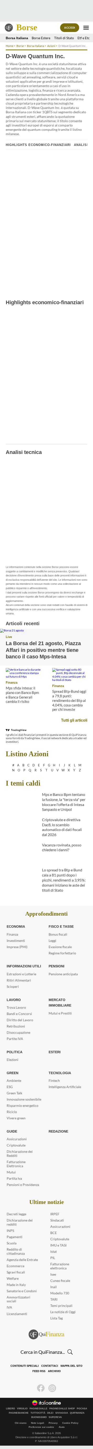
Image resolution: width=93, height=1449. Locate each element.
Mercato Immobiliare (60, 1003)
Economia (16, 926)
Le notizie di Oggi (63, 1312)
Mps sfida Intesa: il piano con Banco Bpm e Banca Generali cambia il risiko (22, 695)
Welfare (13, 1278)
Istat (53, 1251)
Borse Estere (41, 38)
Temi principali (61, 1306)
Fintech (54, 1080)
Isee (53, 1274)
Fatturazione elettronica (59, 1266)
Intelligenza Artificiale (65, 1087)
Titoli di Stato (64, 38)
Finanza (11, 682)
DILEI (50, 1413)
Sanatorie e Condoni (22, 1291)
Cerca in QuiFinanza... (43, 1352)
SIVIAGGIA (61, 1413)
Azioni (51, 46)
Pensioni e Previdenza (23, 1185)
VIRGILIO (22, 1408)
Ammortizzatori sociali (18, 1299)
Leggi (52, 941)
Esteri (55, 1052)
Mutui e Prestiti (60, 1013)
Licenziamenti (17, 1314)
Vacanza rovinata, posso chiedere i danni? (61, 847)
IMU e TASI (58, 1245)
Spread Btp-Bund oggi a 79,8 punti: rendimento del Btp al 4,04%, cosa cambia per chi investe (69, 700)
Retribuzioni (16, 1026)
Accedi (69, 27)
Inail (53, 1287)
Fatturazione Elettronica (16, 1164)
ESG (10, 1087)
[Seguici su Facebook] (41, 1388)
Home (9, 46)
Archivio (54, 1371)
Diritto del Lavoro (20, 1020)
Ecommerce (15, 1266)
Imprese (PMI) (17, 947)
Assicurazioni (17, 1139)
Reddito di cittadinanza (16, 1251)
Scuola (11, 1243)
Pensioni (56, 966)
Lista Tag (56, 1318)
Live (9, 637)
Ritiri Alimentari (19, 980)
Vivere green (16, 1118)
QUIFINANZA (77, 1413)
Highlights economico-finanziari (38, 145)
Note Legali (37, 1423)
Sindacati (57, 1220)
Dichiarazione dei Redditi (20, 1153)
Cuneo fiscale (60, 1281)
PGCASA (82, 1408)
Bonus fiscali (58, 934)
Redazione (58, 1131)
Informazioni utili (24, 966)
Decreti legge (16, 1214)
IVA (9, 1307)
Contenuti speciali (24, 1365)
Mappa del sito (72, 1365)
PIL (52, 1258)
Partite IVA (15, 1039)
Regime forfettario (62, 953)
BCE (53, 1233)
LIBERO (10, 1408)
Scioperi (13, 986)
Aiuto (62, 1427)
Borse (26, 27)
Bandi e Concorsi (19, 1014)
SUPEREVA (55, 1417)
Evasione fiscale (60, 947)
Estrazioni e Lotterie (21, 974)
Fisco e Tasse (61, 926)
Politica (14, 1052)
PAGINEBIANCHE (19, 1413)
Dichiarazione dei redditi (20, 1222)
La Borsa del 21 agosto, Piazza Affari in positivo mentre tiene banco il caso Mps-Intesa (43, 650)
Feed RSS (38, 1371)
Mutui (11, 1172)
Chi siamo (20, 1423)
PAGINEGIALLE (38, 1408)
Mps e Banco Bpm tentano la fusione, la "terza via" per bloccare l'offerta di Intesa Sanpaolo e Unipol (63, 802)
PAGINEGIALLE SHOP (62, 1408)
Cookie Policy (70, 1423)
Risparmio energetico (22, 1105)
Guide (12, 1131)
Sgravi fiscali (16, 1272)
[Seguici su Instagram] (52, 1388)
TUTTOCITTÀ (38, 1413)
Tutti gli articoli (74, 720)
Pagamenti (14, 1237)
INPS (10, 1230)
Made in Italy (16, 1285)
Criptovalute (16, 1145)
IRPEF (54, 1214)
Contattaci (49, 1365)
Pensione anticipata (63, 974)
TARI (53, 1299)
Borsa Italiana (17, 38)
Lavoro (14, 1000)
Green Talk (14, 1093)
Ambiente (14, 1080)
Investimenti (16, 941)
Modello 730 (59, 1293)
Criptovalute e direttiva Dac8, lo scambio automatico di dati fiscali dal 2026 (62, 827)
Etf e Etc (84, 38)
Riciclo (12, 1112)
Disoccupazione (18, 1032)
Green (12, 1073)
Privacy (53, 1423)
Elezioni (12, 1060)
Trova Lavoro (16, 1007)
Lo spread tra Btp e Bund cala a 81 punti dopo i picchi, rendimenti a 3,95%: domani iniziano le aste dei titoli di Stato (64, 880)
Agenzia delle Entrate (22, 1260)
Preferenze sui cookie (41, 1427)
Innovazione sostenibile (24, 1099)
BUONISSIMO (39, 1417)
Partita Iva (14, 1178)
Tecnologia (60, 1073)
